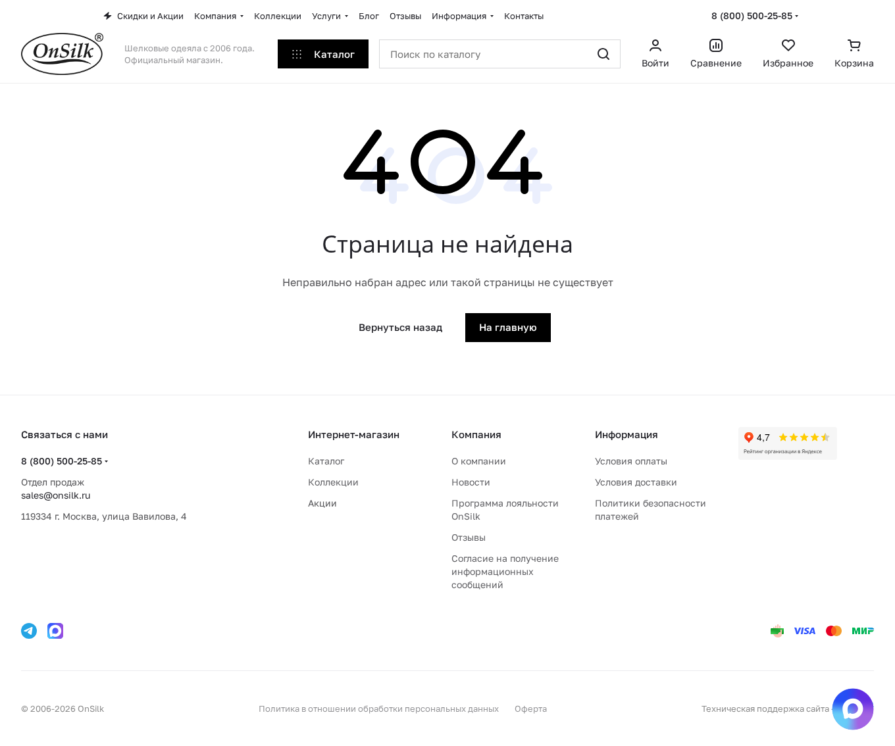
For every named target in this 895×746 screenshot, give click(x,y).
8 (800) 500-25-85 (751, 15)
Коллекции (333, 481)
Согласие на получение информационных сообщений (505, 571)
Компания (476, 434)
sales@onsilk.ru (55, 495)
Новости (470, 481)
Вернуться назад (400, 327)
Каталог (326, 460)
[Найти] (603, 54)
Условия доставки (636, 481)
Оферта (531, 708)
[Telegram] (29, 631)
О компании (478, 460)
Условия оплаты (631, 460)
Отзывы (468, 537)
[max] (55, 631)
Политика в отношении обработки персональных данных (379, 708)
